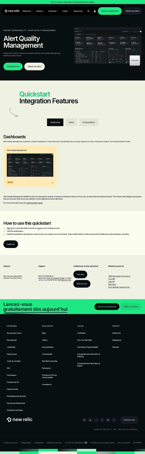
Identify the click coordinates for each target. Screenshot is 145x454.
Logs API (111, 282)
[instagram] (114, 420)
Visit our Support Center (55, 278)
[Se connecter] (95, 11)
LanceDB (111, 279)
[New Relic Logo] (12, 11)
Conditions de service (10, 443)
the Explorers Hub (64, 280)
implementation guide (34, 203)
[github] (102, 420)
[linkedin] (84, 420)
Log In (39, 228)
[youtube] (90, 420)
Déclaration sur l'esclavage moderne (102, 443)
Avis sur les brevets (124, 443)
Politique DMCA (26, 443)
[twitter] (96, 420)
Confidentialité (39, 443)
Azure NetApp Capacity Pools (119, 287)
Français (138, 442)
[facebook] (108, 420)
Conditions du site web (54, 443)
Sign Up (10, 228)
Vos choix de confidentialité (74, 443)
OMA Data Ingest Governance (119, 276)
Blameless (112, 284)
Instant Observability (14, 30)
